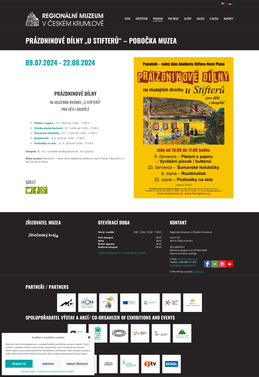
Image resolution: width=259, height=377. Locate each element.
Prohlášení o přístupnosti (183, 265)
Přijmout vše (19, 364)
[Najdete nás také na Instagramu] (222, 263)
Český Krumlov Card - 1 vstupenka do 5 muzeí (122, 252)
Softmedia (198, 271)
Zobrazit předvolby (77, 364)
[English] (222, 3)
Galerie (201, 18)
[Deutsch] (229, 3)
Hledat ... (215, 3)
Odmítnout (48, 364)
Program (158, 18)
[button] (89, 337)
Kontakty (228, 18)
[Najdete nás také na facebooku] (207, 263)
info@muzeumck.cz (187, 258)
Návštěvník (142, 18)
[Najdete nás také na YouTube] (229, 263)
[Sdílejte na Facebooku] (36, 190)
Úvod (127, 18)
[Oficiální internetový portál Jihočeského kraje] (58, 235)
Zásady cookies (28, 371)
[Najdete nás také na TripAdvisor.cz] (214, 263)
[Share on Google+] (43, 190)
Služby (187, 18)
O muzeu (214, 18)
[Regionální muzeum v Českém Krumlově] (64, 19)
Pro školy (173, 18)
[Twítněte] (29, 190)
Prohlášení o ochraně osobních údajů (56, 371)
